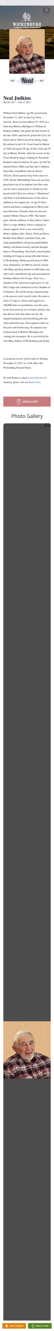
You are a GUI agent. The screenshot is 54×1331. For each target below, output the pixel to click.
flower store (34, 382)
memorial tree (37, 377)
